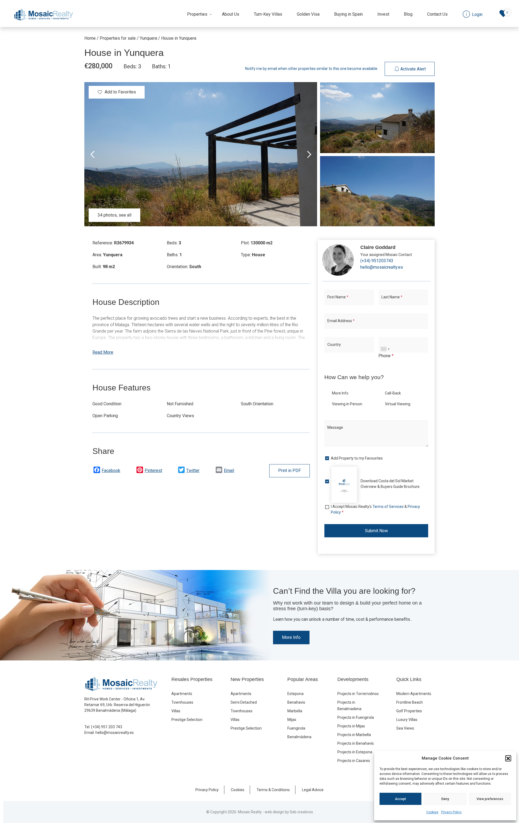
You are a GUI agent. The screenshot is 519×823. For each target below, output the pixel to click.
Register (277, 468)
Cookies (432, 812)
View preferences (490, 799)
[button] (508, 758)
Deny (445, 799)
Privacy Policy (451, 812)
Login (239, 468)
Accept (400, 799)
